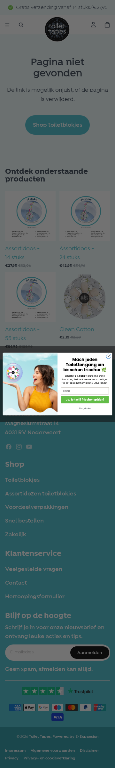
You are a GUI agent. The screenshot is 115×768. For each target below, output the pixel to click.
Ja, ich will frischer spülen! (85, 400)
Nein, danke (84, 408)
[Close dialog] (108, 356)
